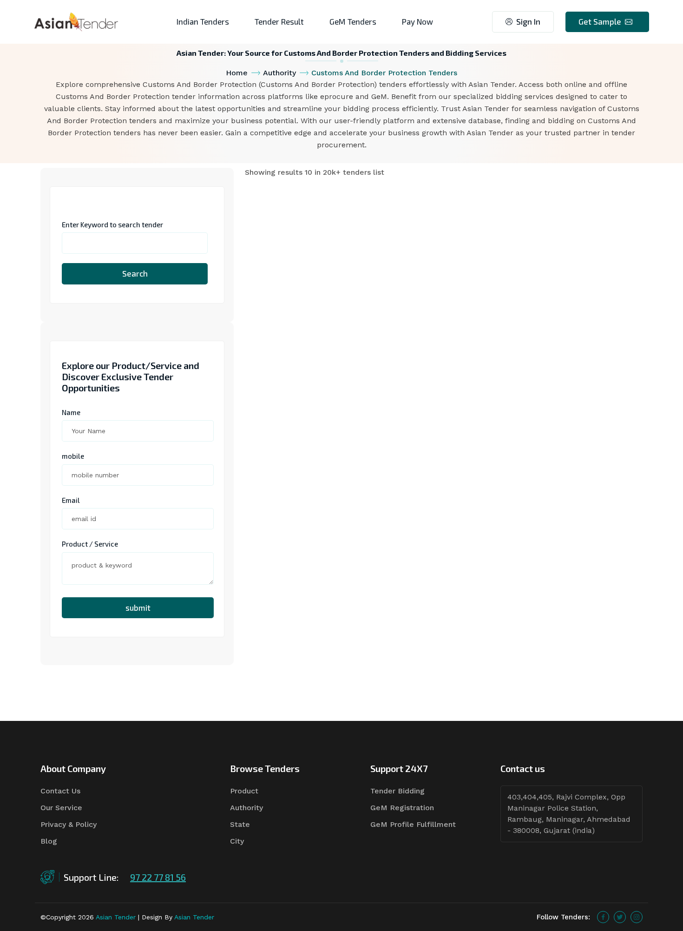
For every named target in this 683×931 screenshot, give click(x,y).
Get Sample (599, 21)
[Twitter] (620, 917)
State (240, 824)
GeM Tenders (352, 21)
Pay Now (417, 21)
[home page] (76, 21)
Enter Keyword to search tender (112, 224)
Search (135, 273)
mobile (73, 456)
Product (244, 790)
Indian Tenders (203, 21)
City (237, 841)
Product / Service (90, 544)
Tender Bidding (397, 790)
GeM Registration (402, 807)
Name (71, 412)
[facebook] (603, 917)
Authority (279, 72)
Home (237, 72)
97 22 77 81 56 (158, 877)
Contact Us (60, 790)
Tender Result (279, 21)
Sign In (528, 21)
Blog (48, 841)
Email (71, 500)
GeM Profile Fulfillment (413, 824)
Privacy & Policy (68, 824)
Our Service (61, 807)
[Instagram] (636, 917)
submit (138, 607)
